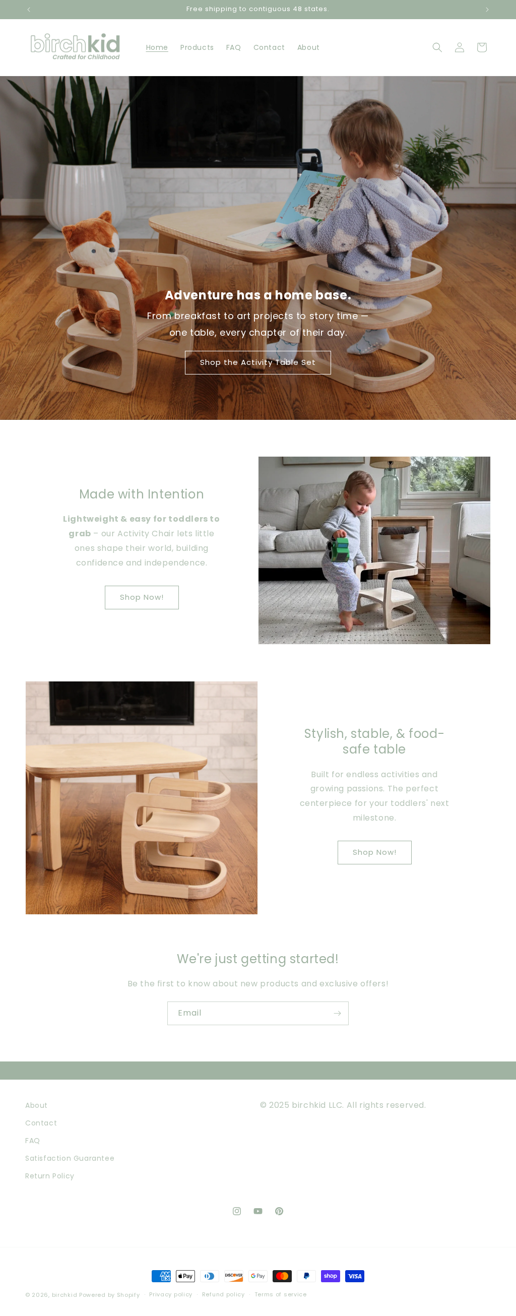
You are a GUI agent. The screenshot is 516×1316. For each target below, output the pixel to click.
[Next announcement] (487, 9)
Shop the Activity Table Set (258, 362)
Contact (41, 1123)
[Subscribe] (337, 1013)
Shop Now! (142, 597)
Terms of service (280, 1294)
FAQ (32, 1141)
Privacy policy (170, 1294)
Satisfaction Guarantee (69, 1158)
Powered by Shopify (109, 1295)
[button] (437, 47)
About (36, 1105)
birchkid (65, 1295)
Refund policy (223, 1294)
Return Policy (50, 1176)
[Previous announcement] (29, 9)
